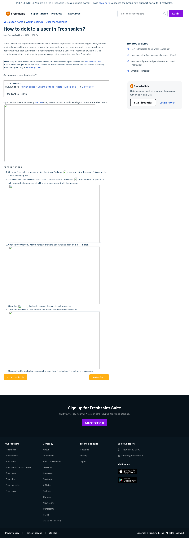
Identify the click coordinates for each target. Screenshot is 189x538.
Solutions (47, 479)
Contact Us (48, 509)
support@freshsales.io (133, 455)
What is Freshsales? (140, 71)
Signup (83, 461)
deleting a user (34, 67)
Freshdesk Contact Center (18, 467)
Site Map (53, 533)
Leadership (48, 455)
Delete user (87, 86)
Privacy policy (12, 533)
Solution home (14, 21)
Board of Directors (52, 461)
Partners (47, 491)
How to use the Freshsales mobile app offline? (153, 55)
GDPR (46, 514)
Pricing (83, 455)
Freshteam (11, 473)
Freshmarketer (13, 485)
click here (104, 2)
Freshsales (11, 461)
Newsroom (48, 503)
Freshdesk (11, 449)
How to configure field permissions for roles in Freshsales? (153, 63)
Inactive (39, 102)
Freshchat (10, 479)
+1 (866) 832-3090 (131, 449)
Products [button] (57, 13)
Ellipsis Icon (70, 86)
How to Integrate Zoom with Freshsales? (150, 49)
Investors (47, 467)
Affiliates (47, 485)
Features (84, 449)
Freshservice (12, 455)
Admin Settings (34, 21)
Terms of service (34, 533)
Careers (47, 497)
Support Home (39, 13)
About (46, 449)
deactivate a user (93, 61)
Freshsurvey (12, 491)
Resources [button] (74, 13)
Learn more (167, 102)
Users (59, 86)
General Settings (46, 86)
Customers (48, 473)
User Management (56, 21)
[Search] (165, 13)
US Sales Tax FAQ (52, 520)
